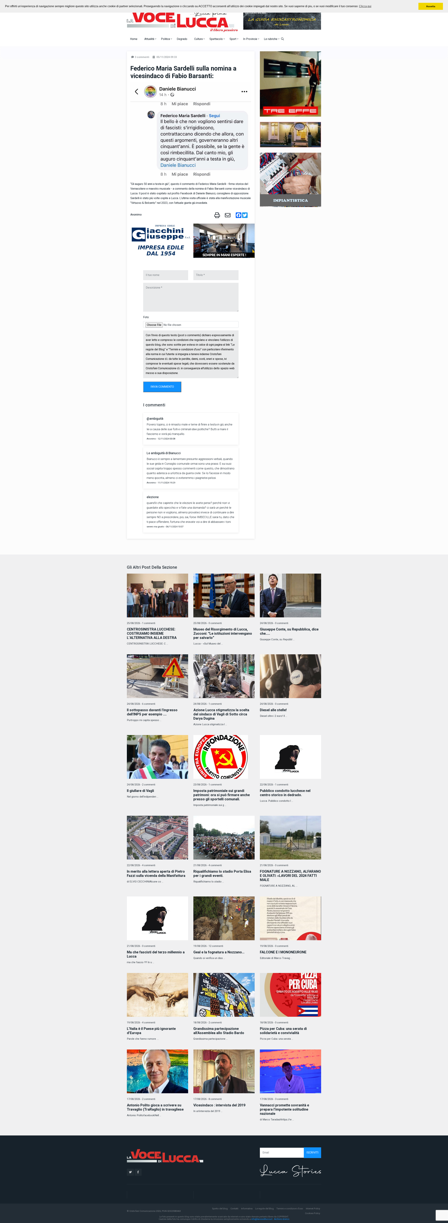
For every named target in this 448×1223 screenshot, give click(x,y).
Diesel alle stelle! (273, 710)
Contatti (234, 1208)
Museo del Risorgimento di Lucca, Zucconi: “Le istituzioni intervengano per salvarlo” (222, 633)
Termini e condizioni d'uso (289, 1208)
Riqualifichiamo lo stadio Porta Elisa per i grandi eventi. (222, 873)
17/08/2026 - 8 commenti (207, 1099)
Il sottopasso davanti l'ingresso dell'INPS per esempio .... (152, 712)
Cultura (198, 39)
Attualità (149, 39)
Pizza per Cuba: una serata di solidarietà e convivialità (283, 1030)
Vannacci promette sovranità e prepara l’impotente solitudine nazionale (284, 1109)
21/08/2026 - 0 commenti (274, 865)
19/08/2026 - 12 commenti (208, 946)
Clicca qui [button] (365, 6)
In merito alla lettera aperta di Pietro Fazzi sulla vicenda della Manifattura (156, 873)
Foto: (146, 317)
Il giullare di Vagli (140, 790)
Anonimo (136, 215)
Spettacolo (216, 39)
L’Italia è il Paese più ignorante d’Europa (151, 1030)
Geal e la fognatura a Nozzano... (218, 952)
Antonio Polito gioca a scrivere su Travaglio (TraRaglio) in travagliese (155, 1107)
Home (133, 39)
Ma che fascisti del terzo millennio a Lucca (156, 954)
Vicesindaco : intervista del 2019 (219, 1105)
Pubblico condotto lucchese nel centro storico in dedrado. (285, 793)
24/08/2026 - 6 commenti (141, 704)
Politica (166, 39)
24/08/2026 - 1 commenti (207, 704)
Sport (233, 39)
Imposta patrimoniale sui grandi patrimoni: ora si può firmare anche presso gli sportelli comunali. (221, 795)
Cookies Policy (312, 1213)
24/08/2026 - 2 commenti (141, 785)
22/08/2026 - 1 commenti (274, 785)
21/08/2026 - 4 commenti (207, 865)
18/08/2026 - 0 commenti (274, 1022)
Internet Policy (313, 1208)
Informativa (247, 1208)
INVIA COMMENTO (162, 387)
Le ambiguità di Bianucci (164, 453)
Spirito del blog (220, 1208)
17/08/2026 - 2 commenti (141, 1099)
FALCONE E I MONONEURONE (283, 952)
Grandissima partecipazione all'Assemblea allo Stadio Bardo (218, 1030)
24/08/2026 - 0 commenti (274, 623)
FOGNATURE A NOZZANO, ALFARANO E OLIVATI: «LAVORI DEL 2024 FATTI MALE (290, 875)
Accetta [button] (430, 6)
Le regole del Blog (264, 1208)
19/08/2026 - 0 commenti (274, 946)
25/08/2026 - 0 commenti (207, 623)
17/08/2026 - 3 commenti (274, 1099)
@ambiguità (155, 418)
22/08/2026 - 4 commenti (141, 865)
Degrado (182, 39)
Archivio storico (281, 1219)
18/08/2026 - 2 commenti (207, 1022)
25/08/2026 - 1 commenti (141, 623)
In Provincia (250, 39)
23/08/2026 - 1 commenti (207, 785)
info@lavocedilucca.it (261, 1219)
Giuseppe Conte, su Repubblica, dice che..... (289, 631)
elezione (153, 497)
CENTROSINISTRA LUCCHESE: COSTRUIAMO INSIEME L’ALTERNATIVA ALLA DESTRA (152, 633)
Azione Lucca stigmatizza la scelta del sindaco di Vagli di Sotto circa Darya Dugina (221, 714)
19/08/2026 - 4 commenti (141, 1022)
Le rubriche (271, 39)
